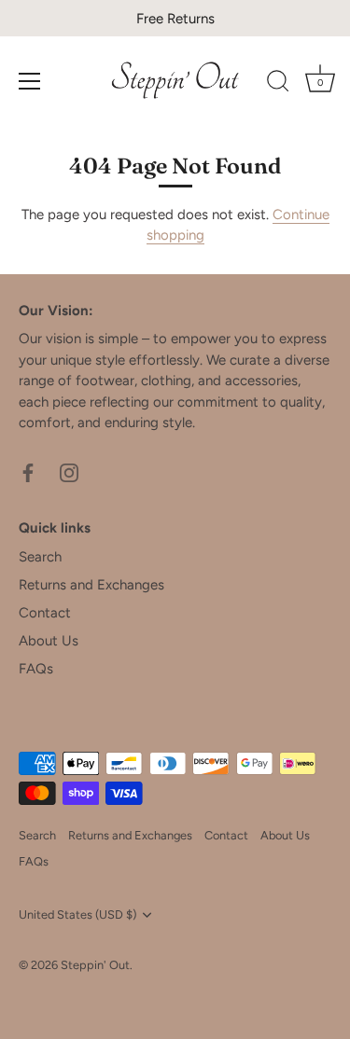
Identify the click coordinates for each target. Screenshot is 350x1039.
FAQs (36, 668)
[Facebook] (28, 472)
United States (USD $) (77, 914)
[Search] (278, 83)
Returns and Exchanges (91, 584)
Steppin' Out (95, 965)
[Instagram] (69, 472)
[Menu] (29, 81)
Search (40, 556)
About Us (48, 640)
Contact (45, 612)
